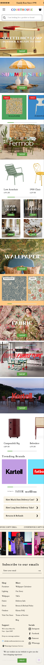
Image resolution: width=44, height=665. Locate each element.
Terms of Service (22, 615)
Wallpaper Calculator (23, 586)
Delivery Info (20, 601)
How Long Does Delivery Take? (20, 507)
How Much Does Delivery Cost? (20, 499)
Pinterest (35, 638)
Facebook (35, 633)
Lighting (5, 591)
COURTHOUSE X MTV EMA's (27, 527)
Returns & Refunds (14, 515)
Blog (17, 620)
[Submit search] (4, 17)
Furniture (5, 586)
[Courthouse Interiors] (22, 9)
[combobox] (22, 17)
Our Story (19, 591)
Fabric (4, 601)
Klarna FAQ (20, 610)
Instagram (35, 629)
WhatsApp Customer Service (13, 646)
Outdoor (5, 610)
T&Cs (18, 596)
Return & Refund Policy (24, 606)
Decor (4, 606)
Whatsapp (36, 643)
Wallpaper (6, 596)
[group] (14, 107)
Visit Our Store (7, 615)
